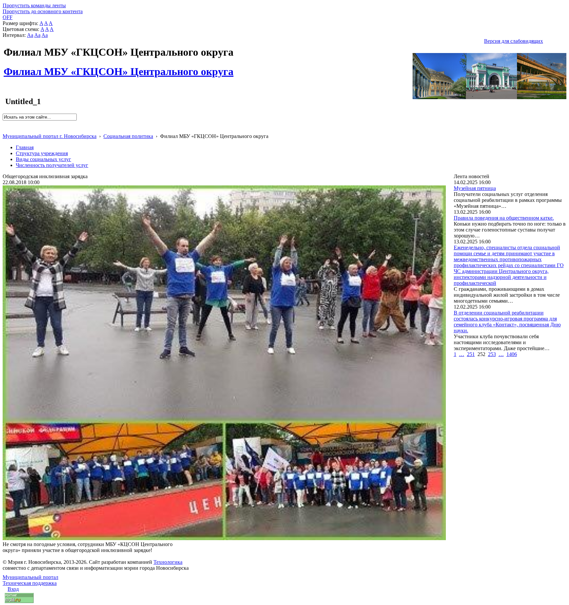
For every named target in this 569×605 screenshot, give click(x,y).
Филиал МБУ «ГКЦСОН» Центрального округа (118, 68)
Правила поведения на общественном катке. (504, 218)
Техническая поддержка (30, 583)
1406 (511, 354)
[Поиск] (5, 123)
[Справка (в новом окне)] (5, 129)
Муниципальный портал (30, 577)
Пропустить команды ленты (34, 5)
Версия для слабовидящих (513, 41)
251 (471, 354)
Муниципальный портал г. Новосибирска (49, 136)
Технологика (167, 562)
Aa (30, 35)
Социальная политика (128, 136)
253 (492, 354)
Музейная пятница (475, 188)
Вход (13, 589)
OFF (8, 17)
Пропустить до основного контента (43, 11)
